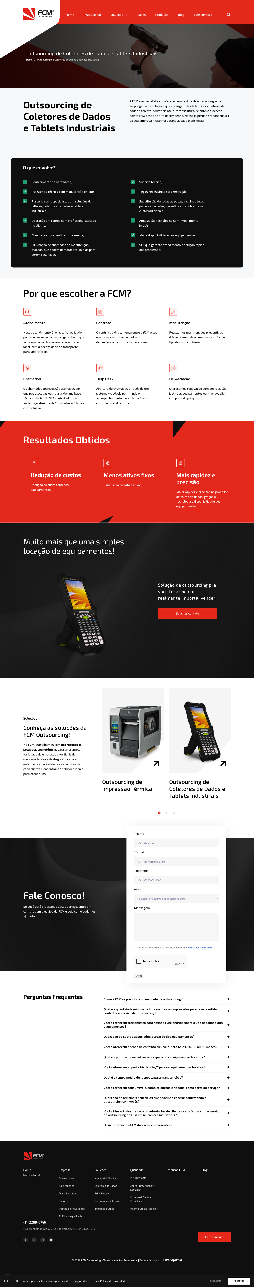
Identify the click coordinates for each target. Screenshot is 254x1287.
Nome (139, 833)
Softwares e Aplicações (108, 1201)
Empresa (64, 1170)
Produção (161, 14)
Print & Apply (102, 1193)
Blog (181, 14)
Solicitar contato (187, 613)
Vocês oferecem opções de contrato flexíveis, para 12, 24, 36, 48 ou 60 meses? (160, 1047)
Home (70, 14)
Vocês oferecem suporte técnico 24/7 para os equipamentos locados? (155, 1067)
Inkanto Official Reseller (144, 1208)
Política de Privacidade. (113, 1281)
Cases (141, 14)
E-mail (139, 852)
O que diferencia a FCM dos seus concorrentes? (138, 1125)
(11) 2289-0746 (34, 1222)
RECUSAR (215, 1281)
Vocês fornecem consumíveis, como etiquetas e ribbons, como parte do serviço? (162, 1088)
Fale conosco (203, 14)
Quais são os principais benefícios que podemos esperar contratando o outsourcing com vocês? (155, 1099)
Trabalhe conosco (69, 1193)
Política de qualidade (70, 1216)
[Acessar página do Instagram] (42, 1239)
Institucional (92, 14)
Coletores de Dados (106, 1185)
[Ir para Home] (41, 12)
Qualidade (136, 1170)
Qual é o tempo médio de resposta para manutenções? (143, 1077)
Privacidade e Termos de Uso (200, 947)
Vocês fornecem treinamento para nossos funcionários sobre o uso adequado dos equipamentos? (163, 1024)
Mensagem (142, 908)
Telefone (141, 871)
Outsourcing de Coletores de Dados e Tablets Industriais (197, 788)
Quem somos (66, 1178)
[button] (159, 813)
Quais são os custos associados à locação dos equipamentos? (149, 1036)
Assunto (139, 889)
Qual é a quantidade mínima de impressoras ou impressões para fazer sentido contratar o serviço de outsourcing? (160, 1011)
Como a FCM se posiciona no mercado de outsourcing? (143, 999)
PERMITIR (239, 1281)
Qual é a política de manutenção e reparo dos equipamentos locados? (154, 1057)
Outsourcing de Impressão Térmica (127, 785)
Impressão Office (104, 1208)
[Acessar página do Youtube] (51, 1239)
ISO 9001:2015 (138, 1178)
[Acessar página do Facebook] (25, 1239)
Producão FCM (175, 1170)
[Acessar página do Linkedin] (34, 1239)
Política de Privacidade (72, 1208)
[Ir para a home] (33, 1160)
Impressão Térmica (105, 1178)
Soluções (116, 14)
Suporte (63, 1201)
